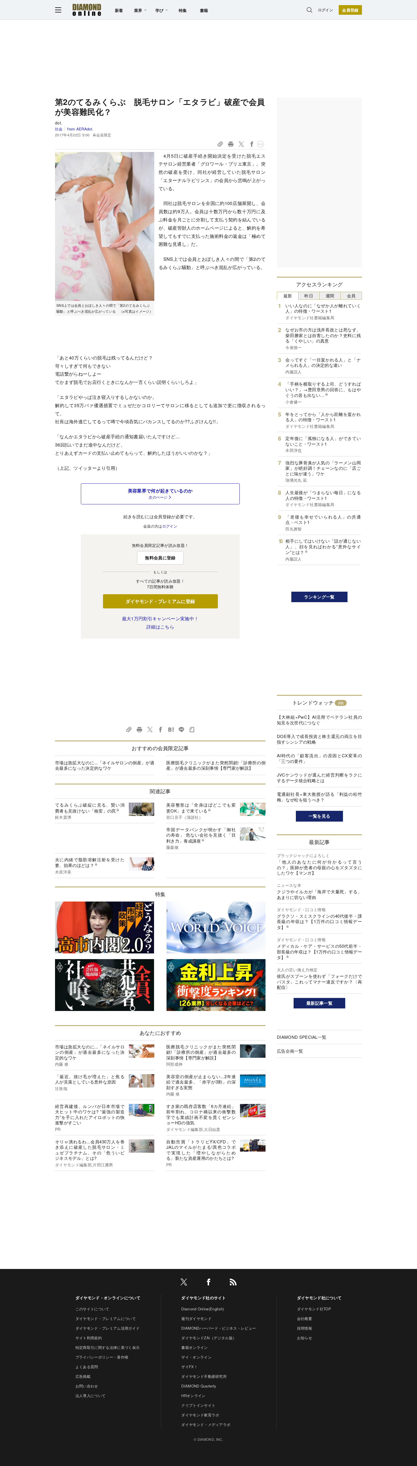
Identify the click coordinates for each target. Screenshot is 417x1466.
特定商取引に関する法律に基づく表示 (107, 1347)
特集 (183, 10)
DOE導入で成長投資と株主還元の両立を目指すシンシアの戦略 (319, 739)
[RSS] (233, 1283)
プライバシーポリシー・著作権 (101, 1357)
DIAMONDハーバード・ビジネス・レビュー (218, 1328)
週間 (330, 296)
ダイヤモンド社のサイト (203, 1297)
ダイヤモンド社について (319, 1297)
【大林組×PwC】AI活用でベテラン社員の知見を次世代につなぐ (319, 719)
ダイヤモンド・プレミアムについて (105, 1318)
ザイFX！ (189, 1366)
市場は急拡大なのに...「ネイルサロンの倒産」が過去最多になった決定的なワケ (104, 765)
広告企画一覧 (290, 1051)
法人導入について (90, 1395)
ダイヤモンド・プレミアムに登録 (160, 601)
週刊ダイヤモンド (196, 1318)
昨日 (308, 296)
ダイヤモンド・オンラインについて (107, 1297)
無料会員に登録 (160, 558)
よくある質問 (86, 1366)
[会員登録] (350, 10)
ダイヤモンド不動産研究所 (204, 1376)
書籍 (204, 10)
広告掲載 (82, 1376)
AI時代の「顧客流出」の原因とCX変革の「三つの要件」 (319, 758)
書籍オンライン (194, 1347)
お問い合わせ (86, 1386)
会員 (351, 296)
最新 (287, 296)
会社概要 (304, 1318)
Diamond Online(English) (202, 1308)
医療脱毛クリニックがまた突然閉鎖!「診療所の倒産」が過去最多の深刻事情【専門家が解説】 (216, 765)
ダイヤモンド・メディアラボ (205, 1424)
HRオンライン (193, 1395)
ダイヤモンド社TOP (314, 1308)
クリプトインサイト (198, 1405)
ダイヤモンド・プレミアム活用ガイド (107, 1328)
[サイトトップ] (87, 10)
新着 (119, 10)
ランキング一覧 (319, 597)
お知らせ (304, 1337)
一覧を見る (319, 816)
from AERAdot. (80, 129)
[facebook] (208, 1283)
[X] (184, 1283)
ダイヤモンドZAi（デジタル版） (208, 1337)
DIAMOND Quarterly (198, 1386)
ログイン (325, 10)
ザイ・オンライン (196, 1357)
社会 (59, 129)
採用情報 (304, 1328)
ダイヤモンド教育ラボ (200, 1415)
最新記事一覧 (319, 1003)
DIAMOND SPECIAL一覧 (301, 1037)
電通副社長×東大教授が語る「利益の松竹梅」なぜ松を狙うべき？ (319, 797)
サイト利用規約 (88, 1337)
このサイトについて (92, 1308)
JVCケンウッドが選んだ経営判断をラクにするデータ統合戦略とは (319, 777)
